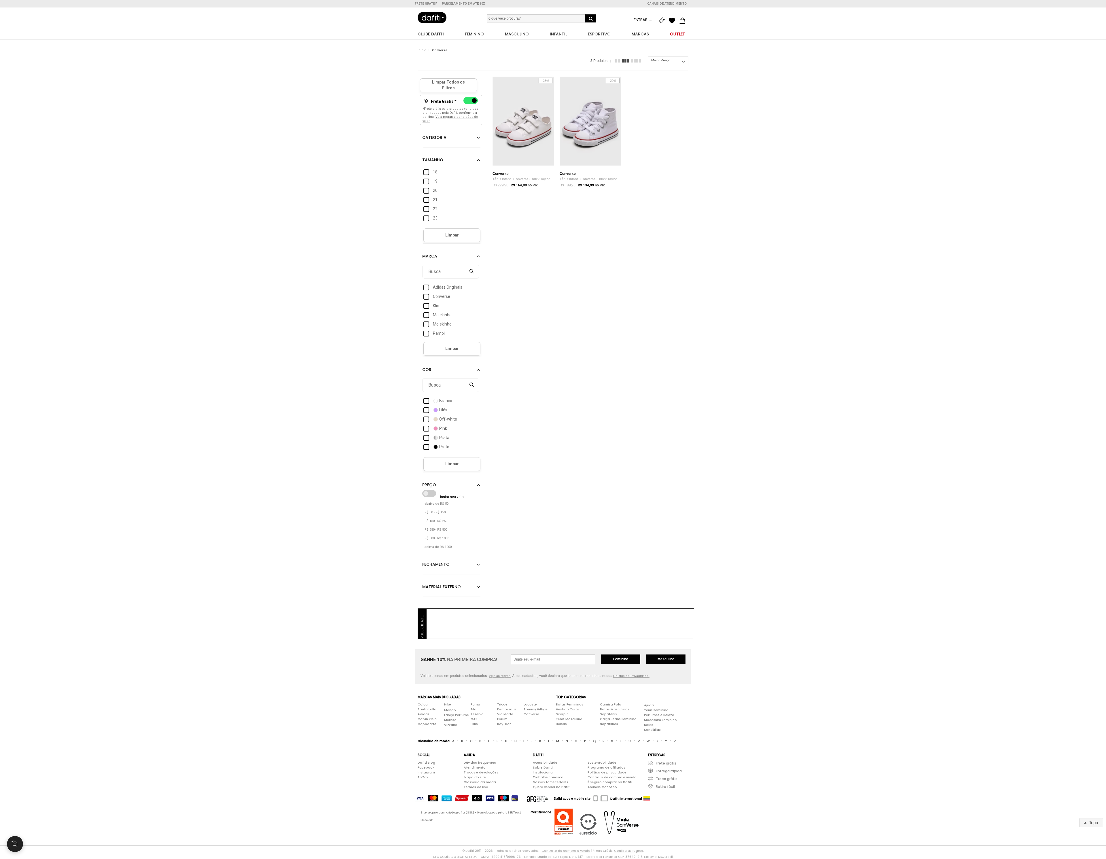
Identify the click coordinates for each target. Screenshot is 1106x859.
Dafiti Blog (426, 762)
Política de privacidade (607, 772)
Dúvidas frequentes (480, 762)
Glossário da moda (480, 782)
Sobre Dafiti (543, 767)
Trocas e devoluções (481, 772)
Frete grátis (666, 763)
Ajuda (649, 705)
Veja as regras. (500, 676)
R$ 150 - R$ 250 (436, 521)
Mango (450, 710)
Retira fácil (665, 786)
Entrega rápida (669, 771)
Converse (439, 50)
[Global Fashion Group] (537, 798)
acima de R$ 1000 (438, 547)
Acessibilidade (545, 762)
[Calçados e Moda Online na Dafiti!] (432, 17)
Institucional (543, 772)
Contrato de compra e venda (612, 777)
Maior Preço (660, 60)
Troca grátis (666, 778)
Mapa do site (475, 777)
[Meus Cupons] (663, 20)
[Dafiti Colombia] (646, 798)
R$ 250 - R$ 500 (436, 529)
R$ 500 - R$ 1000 (437, 538)
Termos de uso (476, 787)
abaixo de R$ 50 (436, 504)
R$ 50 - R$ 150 (435, 512)
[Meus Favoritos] (673, 20)
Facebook (426, 767)
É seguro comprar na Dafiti (610, 782)
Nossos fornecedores (550, 782)
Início (422, 50)
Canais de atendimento (667, 3)
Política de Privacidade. (631, 676)
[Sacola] (683, 20)
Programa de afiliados (606, 767)
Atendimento (475, 767)
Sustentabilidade (602, 762)
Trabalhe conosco (548, 777)
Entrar (641, 20)
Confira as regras (628, 850)
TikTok (423, 777)
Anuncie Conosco (602, 787)
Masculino (666, 659)
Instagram (426, 772)
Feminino (620, 659)
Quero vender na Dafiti (552, 787)
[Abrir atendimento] (15, 844)
